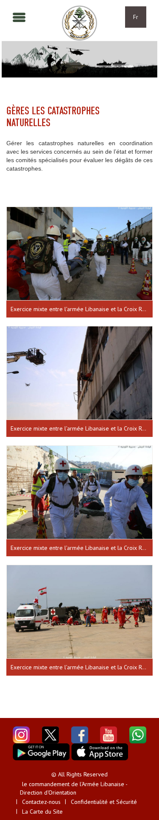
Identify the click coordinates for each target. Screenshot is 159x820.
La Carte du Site (42, 811)
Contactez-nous (41, 802)
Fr (135, 17)
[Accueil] (79, 23)
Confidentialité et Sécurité (104, 802)
